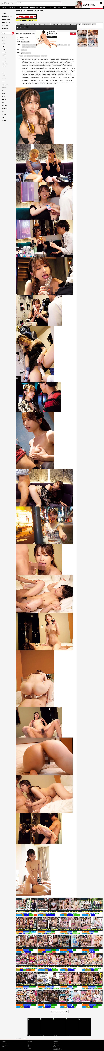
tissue (35, 915)
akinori (24, 970)
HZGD (53, 24)
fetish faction (91, 988)
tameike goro (70, 915)
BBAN (57, 24)
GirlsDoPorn (56, 1045)
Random (5, 28)
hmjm (51, 988)
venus (71, 988)
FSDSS (66, 24)
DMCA (3, 1046)
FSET (21, 970)
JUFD (43, 933)
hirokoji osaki (76, 915)
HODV (75, 24)
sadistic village (27, 1006)
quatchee (24, 50)
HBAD (88, 933)
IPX (22, 915)
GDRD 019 (26, 56)
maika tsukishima (49, 986)
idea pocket (26, 915)
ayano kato (26, 968)
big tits (30, 913)
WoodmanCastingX (58, 1049)
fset (27, 970)
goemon (44, 951)
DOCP (46, 970)
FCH (83, 988)
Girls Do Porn (56, 1044)
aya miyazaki (85, 986)
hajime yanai (55, 988)
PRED (79, 24)
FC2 (18, 24)
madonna (93, 915)
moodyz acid (49, 951)
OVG (44, 1006)
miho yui (91, 913)
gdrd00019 (44, 56)
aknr (30, 970)
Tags (54, 7)
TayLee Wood (56, 1048)
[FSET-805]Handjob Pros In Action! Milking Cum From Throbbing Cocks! (26, 967)
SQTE (44, 24)
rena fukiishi (48, 1005)
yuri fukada (48, 968)
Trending (42, 7)
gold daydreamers (25, 53)
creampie (53, 913)
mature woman (85, 915)
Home (4, 7)
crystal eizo (96, 1006)
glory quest (92, 951)
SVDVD (22, 1006)
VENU (68, 988)
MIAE (66, 933)
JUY (89, 915)
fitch (45, 933)
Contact (30, 1048)
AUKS (93, 24)
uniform (96, 931)
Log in (29, 1045)
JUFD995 (53, 933)
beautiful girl (19, 915)
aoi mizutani (41, 1005)
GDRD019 (33, 56)
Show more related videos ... (58, 1012)
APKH (45, 915)
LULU (61, 24)
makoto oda (19, 968)
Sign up (29, 1044)
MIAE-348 (54, 951)
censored (26, 913)
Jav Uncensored (12, 7)
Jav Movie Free (8, 3)
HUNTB (84, 24)
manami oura (20, 913)
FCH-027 (96, 988)
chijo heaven (22, 933)
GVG (88, 951)
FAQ (29, 1046)
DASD (40, 24)
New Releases (34, 7)
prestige (50, 970)
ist (74, 1006)
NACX (48, 24)
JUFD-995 (49, 933)
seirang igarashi (92, 986)
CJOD (17, 933)
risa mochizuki (27, 1005)
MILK (70, 24)
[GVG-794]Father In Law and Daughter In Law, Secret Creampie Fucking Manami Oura (92, 948)
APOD (89, 24)
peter (74, 988)
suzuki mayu (41, 968)
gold (22, 56)
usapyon (31, 915)
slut (30, 931)
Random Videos (62, 7)
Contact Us (5, 1045)
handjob (18, 970)
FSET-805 (33, 970)
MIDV (31, 24)
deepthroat (18, 951)
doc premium (55, 970)
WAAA (22, 24)
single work (40, 915)
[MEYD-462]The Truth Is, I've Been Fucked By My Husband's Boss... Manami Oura (70, 967)
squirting (62, 915)
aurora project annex (51, 915)
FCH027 (100, 988)
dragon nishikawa (75, 933)
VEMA (26, 24)
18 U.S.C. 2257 (5, 1044)
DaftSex (55, 1046)
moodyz (69, 933)
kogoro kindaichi (28, 933)
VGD (48, 988)
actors (49, 7)
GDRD (38, 56)
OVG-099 (53, 1006)
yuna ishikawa (93, 1005)
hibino (91, 933)
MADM (91, 1006)
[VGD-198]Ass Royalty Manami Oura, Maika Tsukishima (48, 985)
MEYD (35, 24)
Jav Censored (23, 7)
